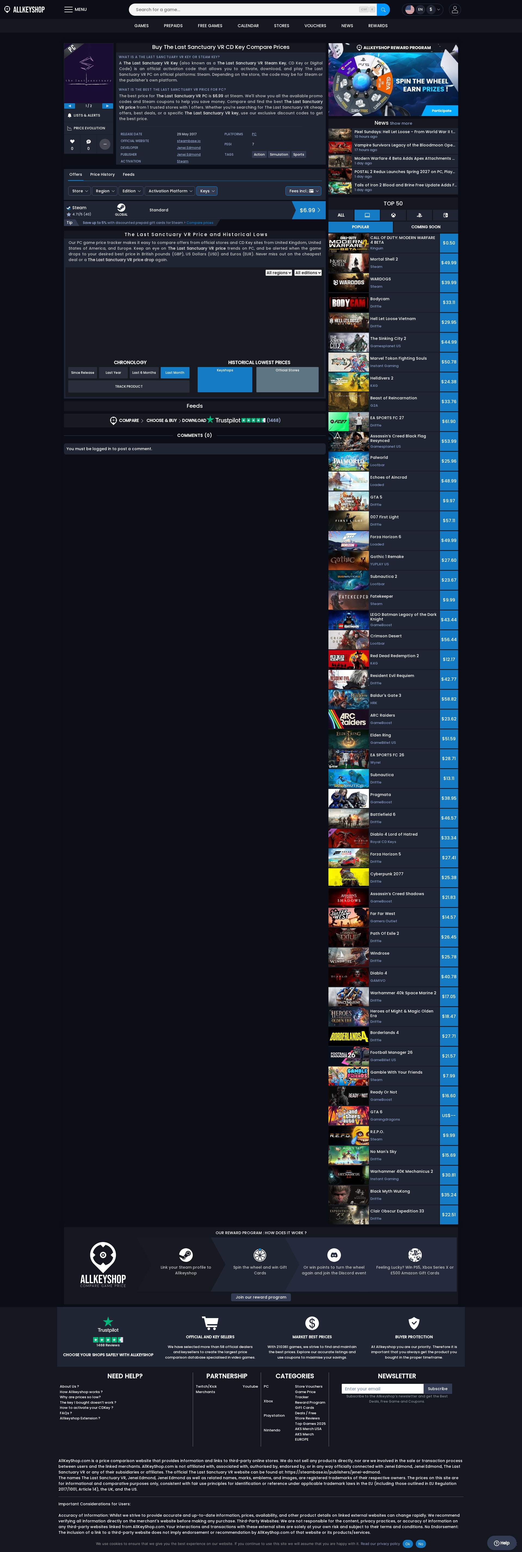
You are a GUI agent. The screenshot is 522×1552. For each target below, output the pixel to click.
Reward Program (310, 1402)
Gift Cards (304, 1407)
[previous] (69, 106)
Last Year (113, 372)
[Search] (383, 10)
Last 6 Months (144, 372)
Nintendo (272, 1430)
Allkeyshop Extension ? (80, 1418)
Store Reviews (307, 1418)
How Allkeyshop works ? (81, 1391)
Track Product (129, 386)
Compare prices (200, 222)
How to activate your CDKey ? (86, 1407)
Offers (75, 174)
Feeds (129, 174)
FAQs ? (66, 1413)
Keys (205, 191)
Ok (407, 1544)
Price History (102, 174)
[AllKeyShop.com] (24, 10)
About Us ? (69, 1386)
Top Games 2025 (310, 1423)
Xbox (268, 1401)
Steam (182, 161)
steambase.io (189, 141)
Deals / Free (305, 1413)
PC (266, 1386)
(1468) (273, 420)
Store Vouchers (308, 1386)
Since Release (82, 372)
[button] (455, 10)
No (421, 1544)
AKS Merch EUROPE (304, 1437)
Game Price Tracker (305, 1394)
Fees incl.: (299, 191)
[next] (107, 106)
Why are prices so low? (80, 1397)
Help (504, 1543)
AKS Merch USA (308, 1428)
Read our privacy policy (380, 1543)
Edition (129, 191)
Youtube (250, 1386)
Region (103, 191)
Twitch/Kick (206, 1386)
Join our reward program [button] (261, 1297)
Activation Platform (168, 191)
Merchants (205, 1391)
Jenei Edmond (189, 147)
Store (77, 191)
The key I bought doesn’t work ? (88, 1402)
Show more (401, 123)
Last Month (175, 372)
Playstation (274, 1415)
